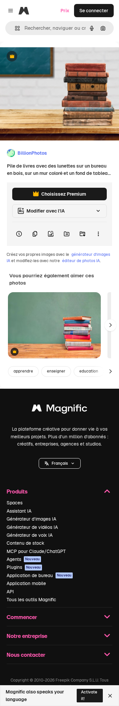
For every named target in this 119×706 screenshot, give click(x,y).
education (88, 371)
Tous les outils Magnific (31, 600)
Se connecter (93, 11)
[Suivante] (110, 325)
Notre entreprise (27, 635)
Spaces (14, 503)
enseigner (56, 371)
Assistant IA (19, 511)
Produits (17, 491)
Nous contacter (26, 654)
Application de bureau (39, 575)
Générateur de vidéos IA (32, 527)
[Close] (110, 696)
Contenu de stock (25, 543)
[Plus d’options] (98, 234)
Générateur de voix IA (30, 535)
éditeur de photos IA (81, 260)
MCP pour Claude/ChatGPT (36, 551)
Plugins (24, 567)
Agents (23, 559)
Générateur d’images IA (31, 519)
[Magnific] (59, 410)
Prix (64, 11)
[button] (60, 463)
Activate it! (89, 695)
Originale (43, 57)
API (10, 592)
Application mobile (26, 583)
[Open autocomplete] (15, 28)
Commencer (22, 616)
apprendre (23, 371)
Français (60, 463)
